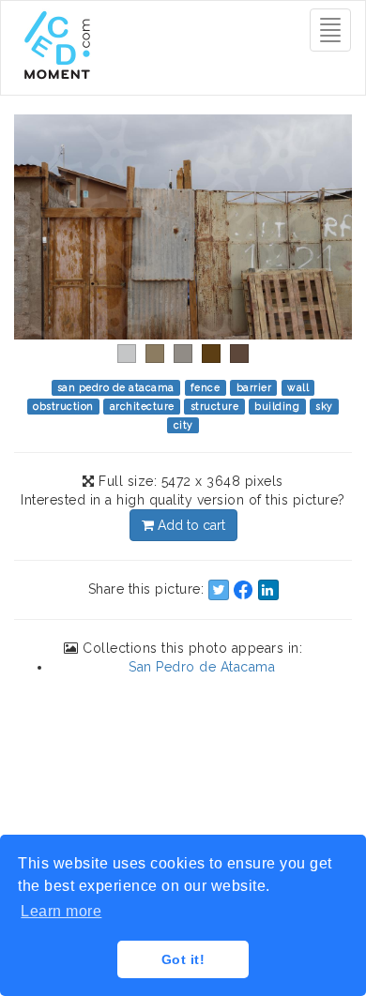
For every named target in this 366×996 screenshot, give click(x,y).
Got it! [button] (183, 959)
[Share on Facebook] (243, 590)
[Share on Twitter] (218, 590)
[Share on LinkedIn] (268, 590)
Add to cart (189, 525)
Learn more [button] (61, 911)
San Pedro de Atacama (202, 666)
